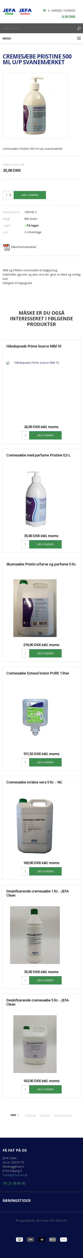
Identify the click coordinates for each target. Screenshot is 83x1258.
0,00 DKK (68, 16)
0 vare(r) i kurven (61, 10)
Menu (7, 38)
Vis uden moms (63, 1115)
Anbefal (45, 1115)
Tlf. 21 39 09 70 (14, 1183)
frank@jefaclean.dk (15, 1175)
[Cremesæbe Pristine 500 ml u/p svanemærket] (35, 105)
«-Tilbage (30, 1115)
